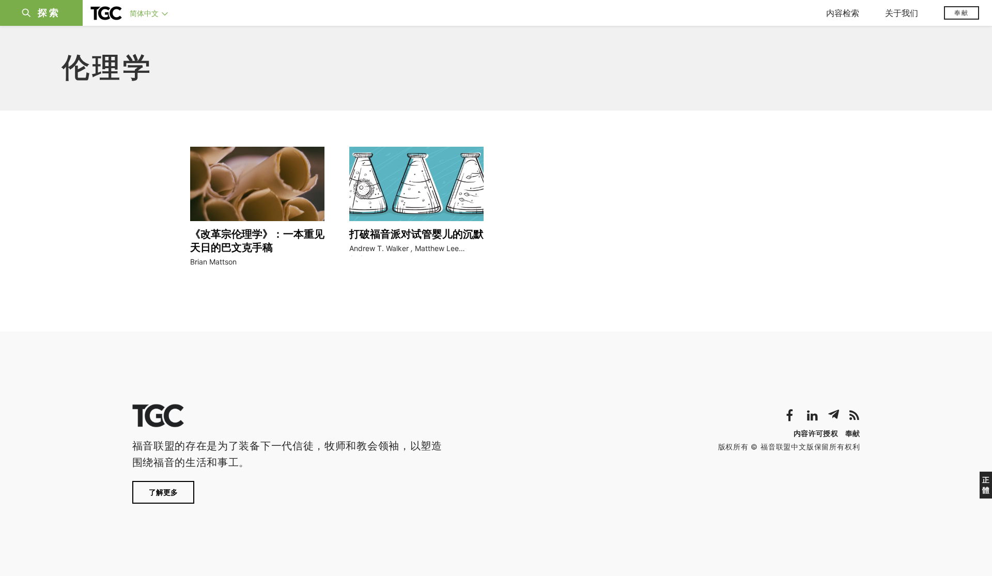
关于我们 (901, 13)
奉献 (961, 13)
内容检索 (842, 13)
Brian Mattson (213, 261)
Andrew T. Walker (379, 248)
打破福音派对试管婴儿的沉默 (416, 234)
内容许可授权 (816, 433)
